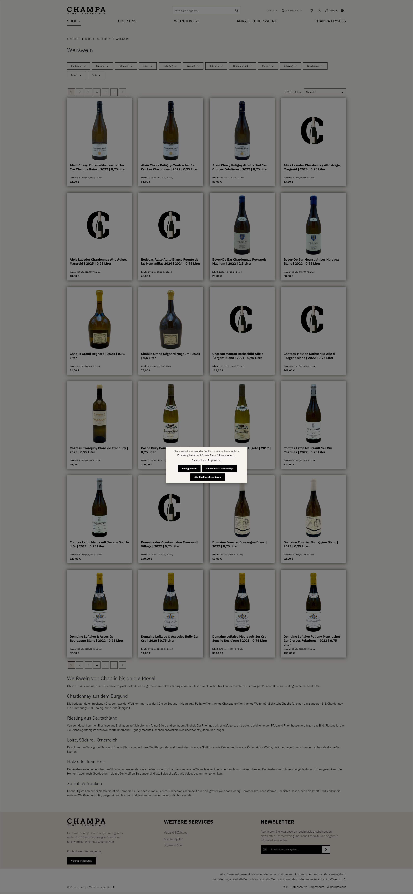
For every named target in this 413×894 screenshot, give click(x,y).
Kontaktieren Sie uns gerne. (84, 851)
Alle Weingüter (173, 839)
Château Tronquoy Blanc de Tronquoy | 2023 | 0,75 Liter (99, 450)
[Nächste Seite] (114, 92)
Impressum (316, 887)
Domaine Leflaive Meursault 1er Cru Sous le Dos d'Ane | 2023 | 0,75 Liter (239, 638)
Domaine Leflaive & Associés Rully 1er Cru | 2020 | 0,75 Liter (170, 638)
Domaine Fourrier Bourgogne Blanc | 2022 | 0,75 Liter (239, 544)
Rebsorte (214, 65)
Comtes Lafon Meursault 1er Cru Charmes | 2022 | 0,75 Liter (308, 450)
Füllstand (123, 65)
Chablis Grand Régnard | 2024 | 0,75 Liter (97, 356)
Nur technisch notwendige (219, 468)
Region (265, 65)
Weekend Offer (173, 845)
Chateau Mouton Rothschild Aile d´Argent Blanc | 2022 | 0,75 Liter (309, 356)
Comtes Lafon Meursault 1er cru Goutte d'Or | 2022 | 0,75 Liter (99, 544)
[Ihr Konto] (319, 10)
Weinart (191, 65)
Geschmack (313, 65)
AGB (285, 887)
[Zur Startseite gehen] (86, 11)
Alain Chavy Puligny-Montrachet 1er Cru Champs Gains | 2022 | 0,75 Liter (98, 167)
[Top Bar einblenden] (342, 10)
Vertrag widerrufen (81, 860)
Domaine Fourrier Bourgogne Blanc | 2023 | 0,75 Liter (311, 544)
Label (145, 65)
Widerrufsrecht (336, 887)
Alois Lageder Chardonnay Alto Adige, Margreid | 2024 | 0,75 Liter (312, 167)
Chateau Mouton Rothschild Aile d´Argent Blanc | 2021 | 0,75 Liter (237, 356)
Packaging (168, 65)
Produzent (76, 65)
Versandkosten (294, 874)
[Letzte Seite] (122, 92)
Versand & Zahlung (175, 832)
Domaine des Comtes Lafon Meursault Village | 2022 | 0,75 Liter (169, 544)
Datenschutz (299, 887)
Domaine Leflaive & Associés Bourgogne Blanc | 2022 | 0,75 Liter (96, 638)
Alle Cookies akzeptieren (207, 477)
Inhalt (74, 75)
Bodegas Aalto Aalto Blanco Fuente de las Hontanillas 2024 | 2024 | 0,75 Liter (170, 261)
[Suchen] (236, 10)
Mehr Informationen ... (223, 455)
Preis (94, 75)
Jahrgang (288, 65)
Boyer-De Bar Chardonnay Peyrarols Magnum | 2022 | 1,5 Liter (239, 261)
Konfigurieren (189, 468)
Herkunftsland (240, 65)
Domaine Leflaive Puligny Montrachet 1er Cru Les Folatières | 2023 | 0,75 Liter (312, 640)
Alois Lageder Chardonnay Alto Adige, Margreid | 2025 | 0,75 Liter (98, 261)
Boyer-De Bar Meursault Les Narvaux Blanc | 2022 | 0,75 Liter (311, 261)
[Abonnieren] (326, 849)
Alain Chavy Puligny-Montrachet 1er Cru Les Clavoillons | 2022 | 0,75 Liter (169, 167)
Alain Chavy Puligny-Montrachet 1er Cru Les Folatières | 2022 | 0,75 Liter (240, 167)
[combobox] (203, 10)
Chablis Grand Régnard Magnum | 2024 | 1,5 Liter (170, 356)
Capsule (100, 65)
